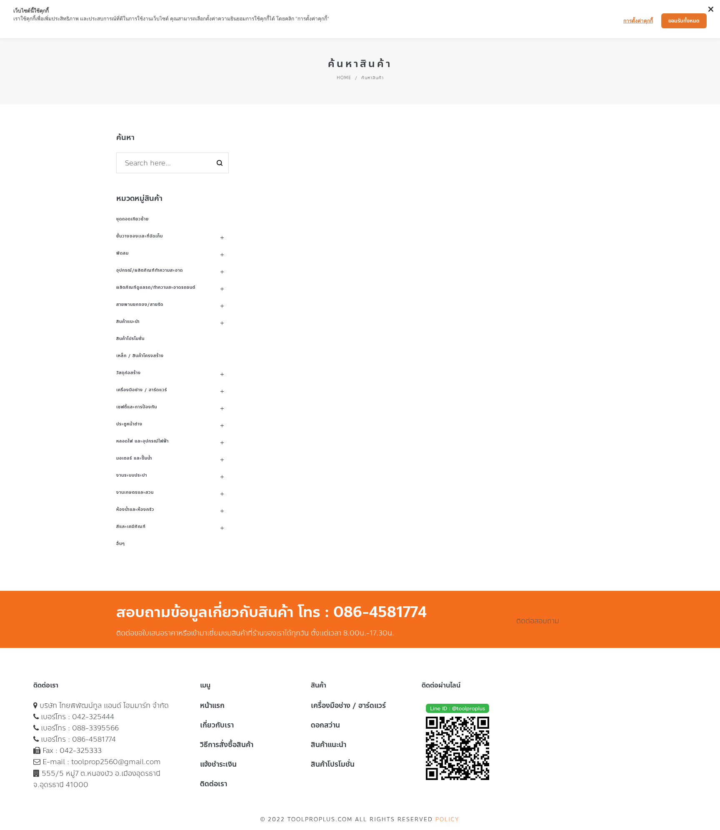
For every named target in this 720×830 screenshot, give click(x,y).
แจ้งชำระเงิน (218, 764)
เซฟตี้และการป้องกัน (136, 407)
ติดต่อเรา (213, 783)
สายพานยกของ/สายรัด (139, 304)
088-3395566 (95, 727)
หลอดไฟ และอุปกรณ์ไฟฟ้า (142, 441)
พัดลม (122, 253)
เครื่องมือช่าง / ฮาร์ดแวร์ (141, 390)
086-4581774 (94, 739)
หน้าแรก (212, 705)
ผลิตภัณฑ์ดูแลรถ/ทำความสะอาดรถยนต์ (155, 287)
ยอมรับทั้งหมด (684, 21)
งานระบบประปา (131, 475)
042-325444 (93, 716)
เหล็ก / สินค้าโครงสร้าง (140, 355)
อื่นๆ (120, 543)
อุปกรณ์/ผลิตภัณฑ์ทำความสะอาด (149, 270)
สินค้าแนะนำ (128, 321)
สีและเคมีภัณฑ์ (131, 526)
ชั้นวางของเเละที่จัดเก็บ (139, 236)
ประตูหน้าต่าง (129, 424)
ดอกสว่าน (325, 725)
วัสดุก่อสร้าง (128, 373)
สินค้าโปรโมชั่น (130, 338)
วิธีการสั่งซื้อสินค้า (226, 744)
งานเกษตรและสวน (135, 492)
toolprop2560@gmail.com (116, 761)
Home (344, 78)
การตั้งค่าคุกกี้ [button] (638, 21)
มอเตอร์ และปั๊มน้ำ (134, 458)
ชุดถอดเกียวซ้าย (132, 219)
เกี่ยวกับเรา (217, 725)
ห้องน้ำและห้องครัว (135, 509)
